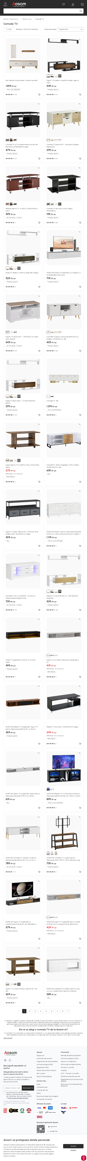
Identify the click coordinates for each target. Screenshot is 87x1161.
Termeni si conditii (67, 1067)
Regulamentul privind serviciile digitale (72, 1080)
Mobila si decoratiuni (11, 19)
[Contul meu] (73, 4)
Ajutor (39, 1093)
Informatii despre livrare (70, 1058)
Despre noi (40, 1055)
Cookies (64, 1070)
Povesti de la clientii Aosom (46, 1070)
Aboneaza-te (28, 1088)
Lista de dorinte (42, 1090)
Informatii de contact (44, 1058)
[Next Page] (68, 1011)
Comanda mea (42, 1087)
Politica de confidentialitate (18, 1098)
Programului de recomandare (47, 1061)
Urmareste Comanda (44, 1099)
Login (39, 1084)
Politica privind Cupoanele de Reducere (71, 1085)
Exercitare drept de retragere (47, 1096)
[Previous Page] (19, 1011)
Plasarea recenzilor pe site (70, 1076)
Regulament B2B (43, 1067)
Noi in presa (41, 1073)
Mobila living (26, 19)
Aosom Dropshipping (44, 1076)
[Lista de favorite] (63, 4)
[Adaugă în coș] (39, 94)
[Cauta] (80, 11)
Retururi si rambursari (68, 1061)
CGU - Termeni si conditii (70, 1073)
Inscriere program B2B (45, 1064)
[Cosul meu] (82, 4)
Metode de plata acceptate (71, 1055)
